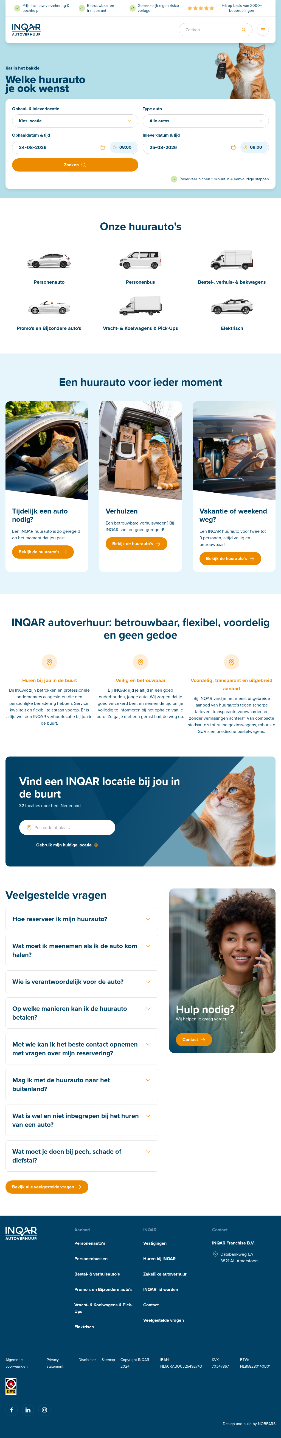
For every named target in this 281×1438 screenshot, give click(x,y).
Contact (151, 1305)
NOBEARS (267, 1423)
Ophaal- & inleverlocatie (35, 109)
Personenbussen (91, 1258)
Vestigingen (155, 1243)
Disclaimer (87, 1359)
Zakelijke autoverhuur (165, 1274)
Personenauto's (89, 1243)
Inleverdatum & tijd (161, 135)
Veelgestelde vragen (163, 1320)
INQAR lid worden (160, 1289)
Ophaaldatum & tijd (31, 135)
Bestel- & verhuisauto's (97, 1274)
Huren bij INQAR (159, 1258)
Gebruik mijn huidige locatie (64, 845)
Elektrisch (84, 1327)
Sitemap (108, 1359)
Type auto (152, 109)
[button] (102, 147)
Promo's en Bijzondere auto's (103, 1289)
